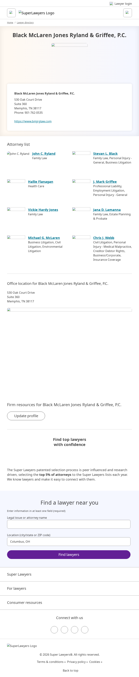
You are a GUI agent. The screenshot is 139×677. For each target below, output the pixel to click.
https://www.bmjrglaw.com (33, 121)
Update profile (26, 415)
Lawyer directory (25, 22)
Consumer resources (24, 602)
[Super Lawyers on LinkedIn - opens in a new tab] (84, 629)
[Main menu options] (11, 13)
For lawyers (16, 588)
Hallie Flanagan (40, 181)
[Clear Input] (126, 524)
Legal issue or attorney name (27, 518)
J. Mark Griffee (105, 181)
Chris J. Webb (103, 238)
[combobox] (68, 524)
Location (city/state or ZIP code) (28, 535)
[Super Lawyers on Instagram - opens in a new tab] (64, 629)
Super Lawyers (19, 574)
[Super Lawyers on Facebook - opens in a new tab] (54, 629)
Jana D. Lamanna (107, 209)
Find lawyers (68, 554)
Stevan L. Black (105, 153)
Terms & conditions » (51, 662)
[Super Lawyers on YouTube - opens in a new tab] (74, 629)
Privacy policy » (77, 662)
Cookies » (95, 662)
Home (10, 22)
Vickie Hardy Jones (43, 209)
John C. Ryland (43, 153)
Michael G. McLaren (44, 238)
